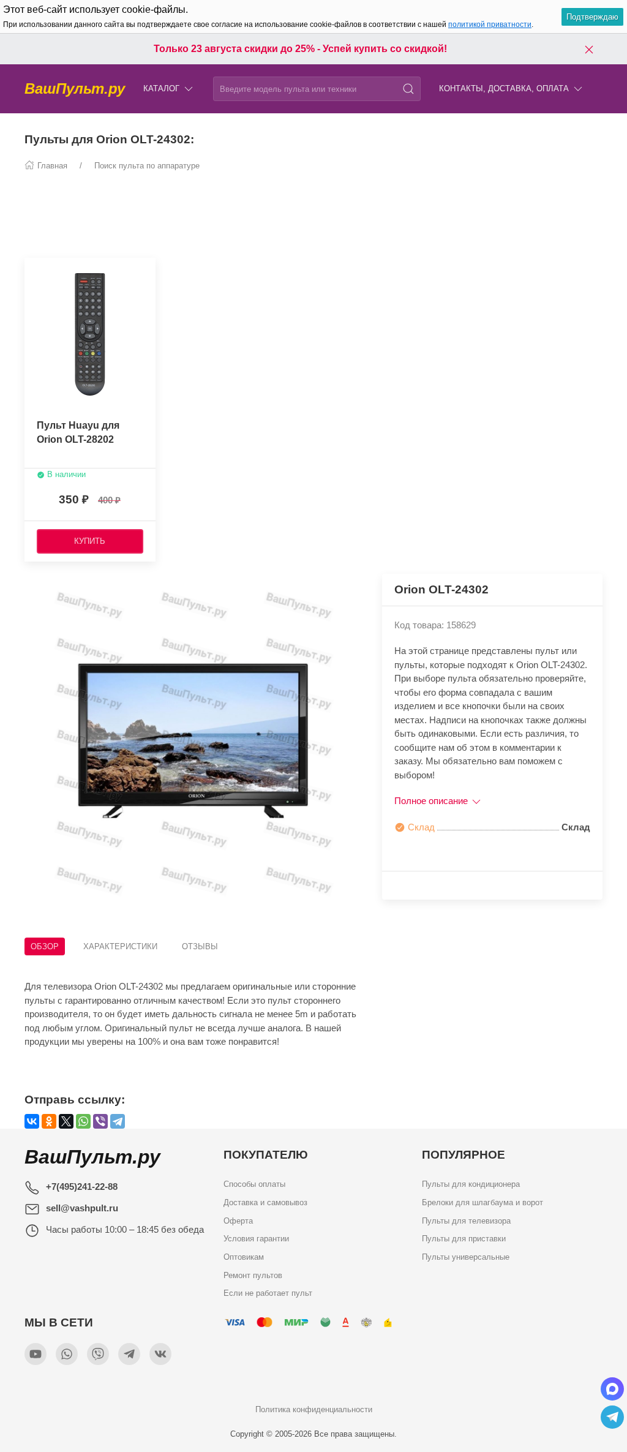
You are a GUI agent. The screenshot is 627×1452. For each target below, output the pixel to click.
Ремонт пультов (252, 1275)
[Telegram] (117, 1121)
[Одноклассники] (49, 1121)
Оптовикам (243, 1257)
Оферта (238, 1220)
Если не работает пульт (267, 1293)
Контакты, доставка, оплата (504, 88)
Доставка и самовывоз (265, 1202)
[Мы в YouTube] (35, 1354)
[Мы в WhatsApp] (67, 1354)
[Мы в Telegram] (129, 1354)
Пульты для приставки (464, 1238)
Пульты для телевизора (466, 1220)
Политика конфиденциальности (313, 1409)
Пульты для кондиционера (471, 1184)
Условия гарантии (256, 1238)
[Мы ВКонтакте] (160, 1354)
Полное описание (432, 801)
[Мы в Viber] (98, 1354)
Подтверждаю (592, 16)
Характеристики (120, 946)
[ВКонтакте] (31, 1121)
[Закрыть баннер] (589, 49)
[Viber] (100, 1121)
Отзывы (200, 946)
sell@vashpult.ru (82, 1208)
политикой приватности (489, 24)
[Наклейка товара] (33, 270)
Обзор (45, 946)
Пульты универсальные (465, 1257)
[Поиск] (408, 89)
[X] (66, 1121)
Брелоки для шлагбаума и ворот (482, 1202)
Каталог (161, 88)
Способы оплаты (254, 1184)
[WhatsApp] (83, 1121)
